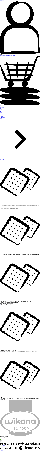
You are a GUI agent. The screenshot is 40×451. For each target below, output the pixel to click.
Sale (0, 111)
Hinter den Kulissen (2, 159)
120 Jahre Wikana (2, 114)
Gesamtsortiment (2, 107)
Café (0, 113)
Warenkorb (13, 55)
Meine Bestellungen (10, 55)
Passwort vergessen (4, 55)
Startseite (1, 105)
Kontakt (1, 118)
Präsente (1, 110)
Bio (0, 108)
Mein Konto (7, 55)
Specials (1, 109)
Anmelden (1, 55)
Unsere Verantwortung (2, 117)
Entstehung (1, 112)
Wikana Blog (1, 116)
